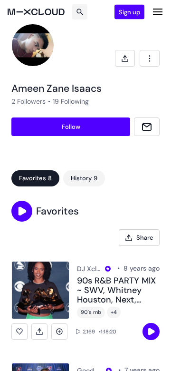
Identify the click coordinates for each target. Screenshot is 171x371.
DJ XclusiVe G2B (89, 268)
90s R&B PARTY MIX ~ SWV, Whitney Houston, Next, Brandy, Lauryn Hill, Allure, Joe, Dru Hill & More (118, 290)
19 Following (71, 101)
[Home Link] (36, 12)
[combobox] (150, 58)
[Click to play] (151, 331)
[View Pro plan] (108, 269)
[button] (21, 211)
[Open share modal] (125, 58)
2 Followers (28, 101)
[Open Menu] (157, 12)
